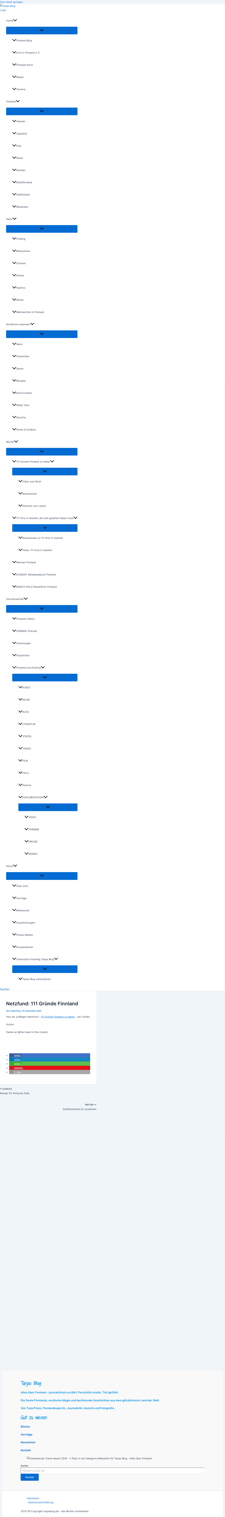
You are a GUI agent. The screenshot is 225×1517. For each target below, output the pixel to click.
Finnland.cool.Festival (28, 667)
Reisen (20, 77)
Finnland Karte (24, 64)
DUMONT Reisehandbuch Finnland (36, 574)
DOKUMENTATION (33, 797)
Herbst (20, 275)
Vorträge (21, 898)
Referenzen (22, 910)
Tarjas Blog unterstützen (36, 979)
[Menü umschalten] (41, 30)
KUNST (26, 687)
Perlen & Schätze (26, 429)
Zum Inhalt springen (11, 2)
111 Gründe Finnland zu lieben (33, 461)
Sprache (21, 417)
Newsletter (28, 1442)
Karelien (20, 170)
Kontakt (26, 1450)
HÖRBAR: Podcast (26, 631)
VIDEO (32, 817)
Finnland (11, 101)
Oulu (18, 145)
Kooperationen (24, 947)
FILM (25, 760)
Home (9, 20)
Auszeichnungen (25, 922)
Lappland (21, 133)
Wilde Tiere (22, 405)
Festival (26, 785)
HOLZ (25, 772)
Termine (20, 89)
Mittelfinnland (24, 182)
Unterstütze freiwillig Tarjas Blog (35, 959)
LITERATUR (28, 724)
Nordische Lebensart (18, 324)
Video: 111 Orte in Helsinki (37, 550)
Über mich (22, 886)
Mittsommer (23, 251)
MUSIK (26, 699)
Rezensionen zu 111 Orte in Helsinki (42, 537)
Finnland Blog (24, 40)
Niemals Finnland (26, 562)
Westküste (22, 206)
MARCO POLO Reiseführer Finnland (36, 586)
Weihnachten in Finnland (30, 312)
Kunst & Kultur (24, 392)
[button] (15, 20)
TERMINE (33, 829)
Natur (9, 219)
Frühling (20, 238)
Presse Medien (24, 934)
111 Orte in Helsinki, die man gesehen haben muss (44, 518)
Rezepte (21, 380)
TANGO (26, 748)
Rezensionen (29, 493)
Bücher (10, 441)
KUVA (25, 711)
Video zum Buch (31, 481)
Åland (19, 157)
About (9, 866)
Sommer (21, 263)
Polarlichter (22, 356)
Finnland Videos (25, 618)
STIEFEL (27, 736)
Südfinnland (23, 194)
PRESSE (33, 841)
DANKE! (32, 853)
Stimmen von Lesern (34, 505)
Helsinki (20, 121)
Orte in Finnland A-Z (28, 52)
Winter (20, 299)
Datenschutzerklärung (40, 1502)
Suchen (24, 1465)
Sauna (19, 368)
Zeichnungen (23, 643)
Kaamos (20, 287)
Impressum (33, 1498)
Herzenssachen (15, 598)
